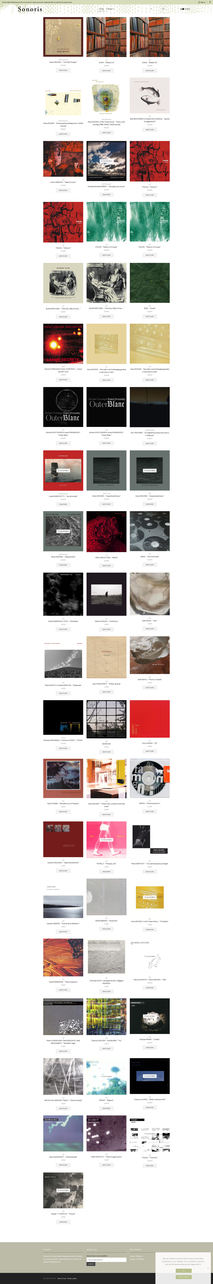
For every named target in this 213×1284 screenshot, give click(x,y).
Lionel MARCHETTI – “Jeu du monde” (63, 496)
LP (106, 60)
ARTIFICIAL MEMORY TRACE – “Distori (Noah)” (63, 1100)
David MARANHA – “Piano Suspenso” (63, 982)
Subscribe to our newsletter (97, 1256)
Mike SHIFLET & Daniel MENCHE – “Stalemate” (63, 685)
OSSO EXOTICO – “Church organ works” (106, 1157)
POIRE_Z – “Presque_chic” (106, 863)
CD (150, 60)
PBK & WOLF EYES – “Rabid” (106, 557)
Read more (106, 194)
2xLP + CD (106, 493)
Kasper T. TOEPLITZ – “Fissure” (63, 1214)
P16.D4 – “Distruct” (149, 187)
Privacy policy (72, 1278)
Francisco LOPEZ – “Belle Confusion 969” (150, 1099)
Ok (184, 1270)
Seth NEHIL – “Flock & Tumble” (150, 679)
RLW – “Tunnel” (150, 308)
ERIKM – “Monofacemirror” (149, 803)
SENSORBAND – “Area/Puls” (106, 921)
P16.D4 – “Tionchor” (150, 1157)
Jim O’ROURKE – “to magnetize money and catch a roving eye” (150, 434)
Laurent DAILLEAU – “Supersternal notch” (63, 862)
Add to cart (63, 70)
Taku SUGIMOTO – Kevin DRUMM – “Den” (149, 980)
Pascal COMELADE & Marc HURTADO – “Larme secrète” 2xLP (63, 370)
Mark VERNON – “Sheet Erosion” (63, 182)
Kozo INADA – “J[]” (149, 743)
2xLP (63, 366)
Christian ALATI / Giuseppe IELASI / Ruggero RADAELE (107, 982)
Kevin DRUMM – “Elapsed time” (63, 557)
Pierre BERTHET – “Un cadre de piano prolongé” (149, 863)
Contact (110, 9)
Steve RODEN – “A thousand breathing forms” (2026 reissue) (63, 124)
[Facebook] (210, 2)
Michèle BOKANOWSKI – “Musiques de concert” (106, 186)
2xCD (63, 738)
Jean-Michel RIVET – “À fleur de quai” (106, 684)
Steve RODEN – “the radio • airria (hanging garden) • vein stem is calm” (106, 370)
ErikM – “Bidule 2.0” (106, 62)
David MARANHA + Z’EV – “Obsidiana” (63, 621)
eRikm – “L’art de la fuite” (150, 556)
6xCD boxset (63, 60)
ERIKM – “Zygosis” (106, 1100)
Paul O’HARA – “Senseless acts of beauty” (63, 803)
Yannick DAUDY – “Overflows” (106, 621)
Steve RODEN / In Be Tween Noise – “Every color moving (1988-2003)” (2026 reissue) (106, 123)
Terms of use (61, 1278)
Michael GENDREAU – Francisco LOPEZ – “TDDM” (63, 740)
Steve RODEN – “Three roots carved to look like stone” (106, 805)
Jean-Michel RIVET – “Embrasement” (63, 1157)
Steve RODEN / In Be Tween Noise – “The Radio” (149, 921)
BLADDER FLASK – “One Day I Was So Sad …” (63, 308)
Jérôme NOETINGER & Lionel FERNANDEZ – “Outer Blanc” (63, 433)
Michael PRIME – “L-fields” (150, 1039)
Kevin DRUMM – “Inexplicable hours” (106, 496)
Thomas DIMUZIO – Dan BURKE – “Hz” (106, 1040)
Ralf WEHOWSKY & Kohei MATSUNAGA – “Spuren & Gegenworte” (150, 120)
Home (101, 9)
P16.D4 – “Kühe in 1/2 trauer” (106, 247)
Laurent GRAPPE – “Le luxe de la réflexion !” (63, 923)
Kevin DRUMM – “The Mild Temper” (63, 62)
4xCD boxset (106, 184)
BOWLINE (106, 744)
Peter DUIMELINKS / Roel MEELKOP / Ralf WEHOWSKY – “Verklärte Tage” (63, 1041)
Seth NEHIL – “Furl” (149, 621)
